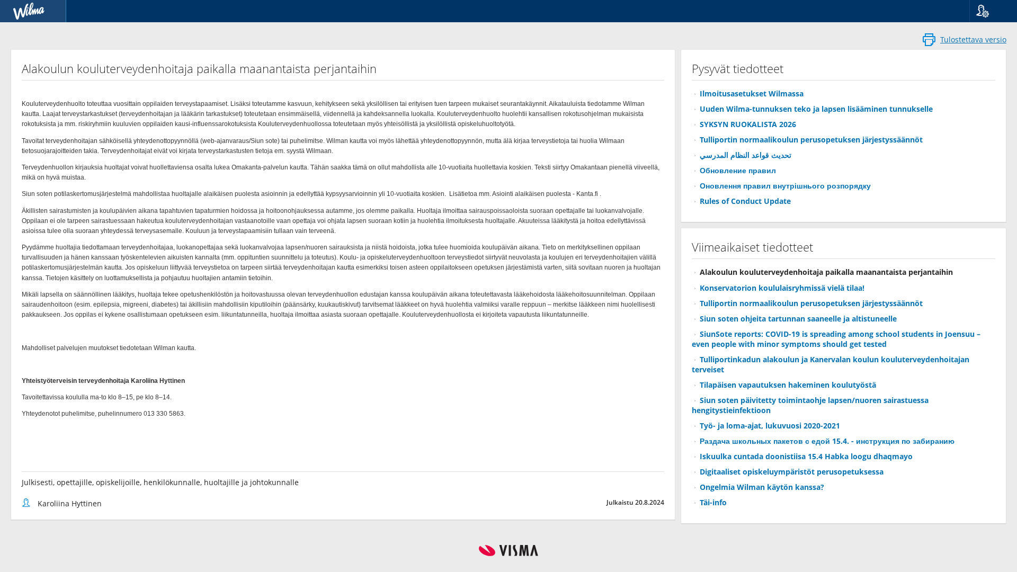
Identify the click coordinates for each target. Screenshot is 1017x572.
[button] (989, 11)
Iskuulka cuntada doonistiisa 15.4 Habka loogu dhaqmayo (806, 456)
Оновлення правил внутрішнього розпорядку (785, 186)
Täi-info (713, 502)
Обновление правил (738, 170)
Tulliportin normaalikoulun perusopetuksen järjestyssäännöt (811, 140)
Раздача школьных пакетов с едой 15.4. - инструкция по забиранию (827, 441)
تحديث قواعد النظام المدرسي (745, 155)
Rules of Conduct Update (745, 201)
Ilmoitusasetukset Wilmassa (752, 93)
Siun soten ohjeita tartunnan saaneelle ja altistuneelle (798, 319)
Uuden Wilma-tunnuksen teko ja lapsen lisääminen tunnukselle (816, 109)
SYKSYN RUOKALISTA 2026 (748, 124)
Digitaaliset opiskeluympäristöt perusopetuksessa (792, 472)
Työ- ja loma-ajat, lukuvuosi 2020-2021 (770, 426)
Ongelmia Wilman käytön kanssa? (762, 487)
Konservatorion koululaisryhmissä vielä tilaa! (782, 288)
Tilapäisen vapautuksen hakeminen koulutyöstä (788, 385)
